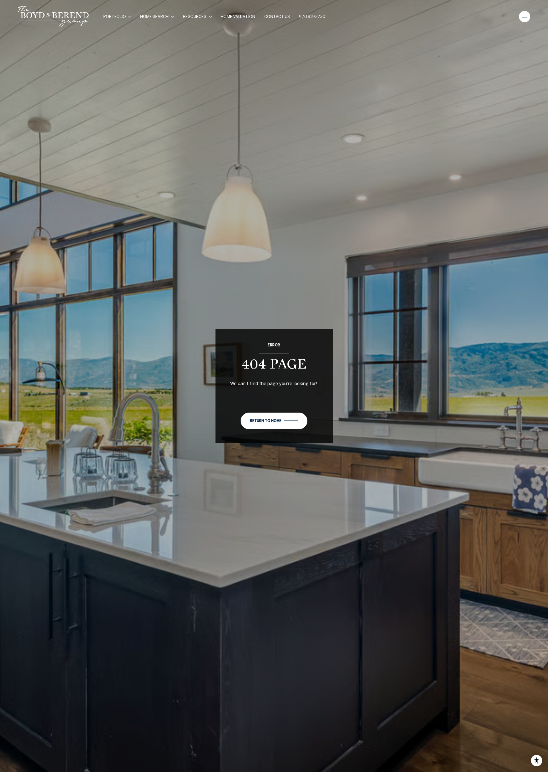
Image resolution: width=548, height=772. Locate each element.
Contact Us (277, 16)
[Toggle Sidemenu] (524, 16)
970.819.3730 (312, 16)
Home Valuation (238, 16)
